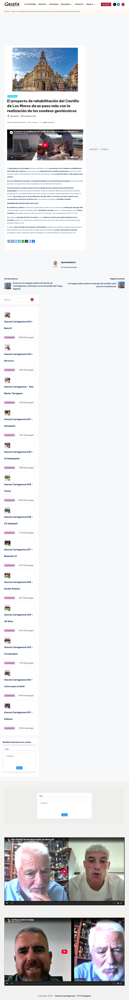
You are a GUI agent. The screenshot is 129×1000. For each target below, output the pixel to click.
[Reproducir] (7, 903)
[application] (64, 871)
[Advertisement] (64, 27)
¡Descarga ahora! (9, 337)
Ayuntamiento (94, 149)
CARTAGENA (12, 96)
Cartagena (104, 149)
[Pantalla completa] (121, 903)
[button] (106, 4)
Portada (6, 11)
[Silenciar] (118, 903)
